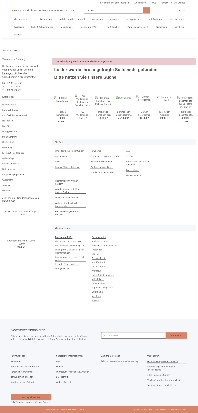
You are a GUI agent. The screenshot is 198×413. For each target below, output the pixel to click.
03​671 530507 (14, 90)
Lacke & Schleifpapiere (103, 275)
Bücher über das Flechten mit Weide (69, 258)
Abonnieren (176, 335)
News (153, 2)
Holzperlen (97, 249)
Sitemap (130, 156)
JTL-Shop (182, 409)
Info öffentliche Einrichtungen (114, 2)
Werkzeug (96, 270)
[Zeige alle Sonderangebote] (39, 200)
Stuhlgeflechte (62, 268)
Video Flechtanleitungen (67, 197)
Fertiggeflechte (99, 258)
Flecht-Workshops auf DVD (68, 241)
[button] (164, 10)
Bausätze (96, 254)
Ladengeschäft (10, 73)
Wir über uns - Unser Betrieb (105, 156)
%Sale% (95, 300)
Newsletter (96, 150)
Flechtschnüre (99, 266)
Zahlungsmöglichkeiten (102, 167)
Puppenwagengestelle (102, 287)
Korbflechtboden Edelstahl (105, 245)
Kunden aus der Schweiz (103, 172)
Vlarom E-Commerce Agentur (156, 409)
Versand (46, 402)
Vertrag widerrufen (31, 397)
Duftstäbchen (98, 283)
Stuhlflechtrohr (99, 262)
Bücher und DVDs (10, 163)
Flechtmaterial (99, 237)
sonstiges (96, 296)
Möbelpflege (98, 279)
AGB (128, 150)
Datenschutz (132, 170)
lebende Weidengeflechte (67, 264)
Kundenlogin (139, 2)
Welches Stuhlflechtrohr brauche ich (66, 204)
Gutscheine (97, 291)
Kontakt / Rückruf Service (173, 2)
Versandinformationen (101, 161)
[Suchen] (146, 10)
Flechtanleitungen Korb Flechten (66, 213)
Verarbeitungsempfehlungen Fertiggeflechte (69, 191)
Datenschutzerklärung (61, 336)
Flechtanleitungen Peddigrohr (69, 245)
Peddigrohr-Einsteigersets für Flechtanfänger (69, 251)
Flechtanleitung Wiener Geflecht (66, 182)
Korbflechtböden (100, 241)
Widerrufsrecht (133, 175)
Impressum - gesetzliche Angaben (138, 163)
